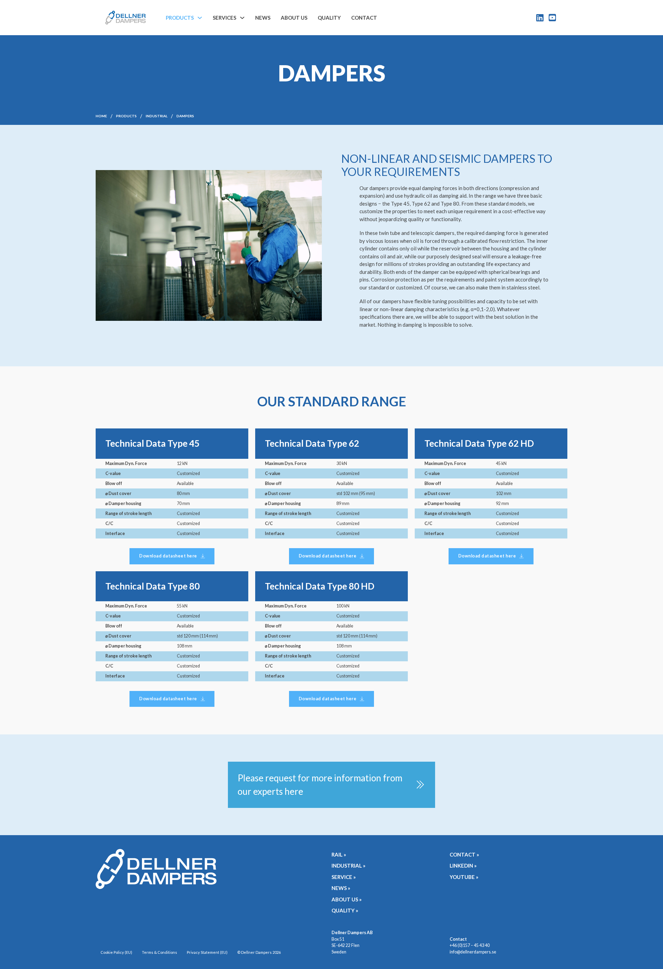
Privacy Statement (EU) (207, 952)
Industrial (156, 116)
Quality (329, 17)
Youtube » (464, 877)
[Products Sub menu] (199, 17)
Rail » (339, 854)
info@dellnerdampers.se (473, 952)
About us (294, 17)
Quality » (345, 910)
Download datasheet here (168, 555)
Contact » (464, 854)
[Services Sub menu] (242, 17)
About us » (347, 899)
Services (224, 17)
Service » (344, 877)
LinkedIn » (463, 865)
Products (180, 17)
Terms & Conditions (159, 952)
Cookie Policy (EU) (116, 952)
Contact (364, 17)
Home (101, 116)
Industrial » (348, 865)
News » (341, 888)
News (262, 17)
